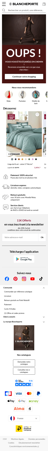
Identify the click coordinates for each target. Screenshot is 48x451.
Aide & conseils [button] (9, 317)
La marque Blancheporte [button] (12, 322)
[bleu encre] (15, 159)
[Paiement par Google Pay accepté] (21, 401)
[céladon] (12, 159)
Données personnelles (36, 439)
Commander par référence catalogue (18, 292)
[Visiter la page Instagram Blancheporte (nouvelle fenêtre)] (24, 279)
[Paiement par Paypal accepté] (38, 393)
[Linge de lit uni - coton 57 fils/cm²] (24, 134)
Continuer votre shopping (24, 76)
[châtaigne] (19, 159)
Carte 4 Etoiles (10, 309)
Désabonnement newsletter (29, 443)
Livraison (7, 296)
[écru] (26, 159)
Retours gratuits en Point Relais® (16, 300)
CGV (5, 439)
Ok (42, 237)
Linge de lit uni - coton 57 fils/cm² (20, 164)
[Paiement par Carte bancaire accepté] (8, 393)
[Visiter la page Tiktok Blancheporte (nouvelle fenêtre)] (41, 279)
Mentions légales (17, 439)
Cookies (11, 443)
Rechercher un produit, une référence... (25, 10)
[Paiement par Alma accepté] (19, 408)
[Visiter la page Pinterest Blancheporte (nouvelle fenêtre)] (15, 279)
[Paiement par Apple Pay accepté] (11, 401)
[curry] (22, 159)
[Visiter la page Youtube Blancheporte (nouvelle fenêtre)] (32, 279)
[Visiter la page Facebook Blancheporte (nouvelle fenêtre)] (7, 279)
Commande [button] (7, 288)
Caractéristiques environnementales (23, 446)
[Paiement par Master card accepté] (29, 393)
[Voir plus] (36, 159)
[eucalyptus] (29, 159)
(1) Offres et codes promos (14, 313)
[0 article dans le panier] (44, 4)
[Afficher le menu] (4, 4)
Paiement (7, 304)
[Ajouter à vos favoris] (37, 114)
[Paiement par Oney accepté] (33, 401)
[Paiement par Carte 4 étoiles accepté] (30, 408)
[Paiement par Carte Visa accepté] (18, 393)
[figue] (32, 159)
